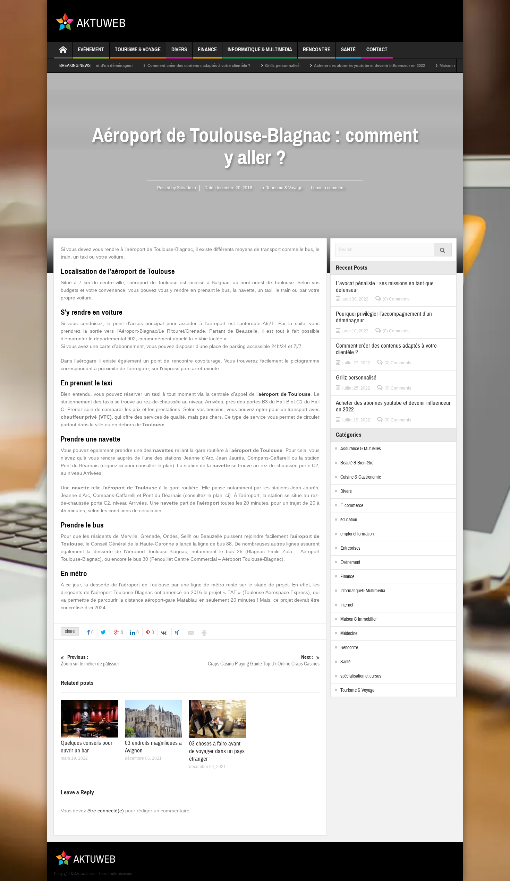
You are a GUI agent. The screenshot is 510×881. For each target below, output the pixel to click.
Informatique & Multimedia (260, 49)
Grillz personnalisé (256, 65)
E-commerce (351, 506)
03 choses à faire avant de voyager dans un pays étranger (217, 751)
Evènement (91, 49)
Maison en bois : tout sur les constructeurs (453, 65)
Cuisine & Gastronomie (360, 477)
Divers (179, 49)
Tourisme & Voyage (138, 49)
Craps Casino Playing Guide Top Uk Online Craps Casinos (264, 660)
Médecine (348, 633)
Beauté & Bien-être (356, 463)
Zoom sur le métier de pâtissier (90, 660)
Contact (377, 49)
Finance (207, 49)
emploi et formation (357, 534)
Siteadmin (186, 187)
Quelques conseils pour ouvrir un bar (86, 746)
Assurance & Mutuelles (360, 449)
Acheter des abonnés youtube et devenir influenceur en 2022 (343, 65)
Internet (346, 605)
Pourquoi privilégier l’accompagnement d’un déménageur (384, 317)
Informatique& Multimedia (362, 591)
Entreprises (350, 548)
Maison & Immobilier (358, 619)
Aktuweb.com (85, 873)
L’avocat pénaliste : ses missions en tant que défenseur (385, 286)
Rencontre (316, 49)
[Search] (443, 249)
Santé (348, 49)
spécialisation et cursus (360, 676)
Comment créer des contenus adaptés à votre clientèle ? (172, 65)
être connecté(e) (105, 810)
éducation (348, 520)
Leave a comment (328, 187)
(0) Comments (396, 299)
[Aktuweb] (93, 21)
